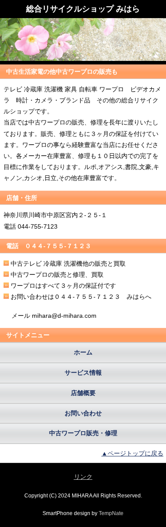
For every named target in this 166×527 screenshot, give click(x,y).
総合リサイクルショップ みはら (83, 8)
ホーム (83, 352)
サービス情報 (83, 372)
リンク (83, 476)
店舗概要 (83, 392)
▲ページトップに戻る (132, 453)
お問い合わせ (83, 413)
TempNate (111, 513)
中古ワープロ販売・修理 (83, 433)
